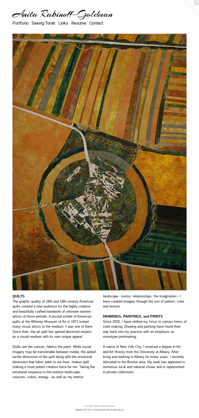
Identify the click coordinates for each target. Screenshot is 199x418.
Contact (96, 23)
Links (63, 23)
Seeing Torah (43, 23)
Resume (78, 23)
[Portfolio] (99, 162)
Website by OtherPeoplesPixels (99, 409)
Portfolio (20, 23)
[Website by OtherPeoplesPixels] (188, 10)
